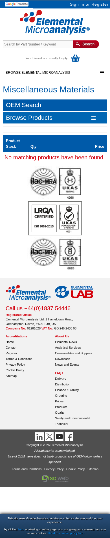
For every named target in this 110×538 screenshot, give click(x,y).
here (21, 529)
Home (10, 342)
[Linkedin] (40, 436)
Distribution (62, 384)
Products (61, 407)
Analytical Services (68, 347)
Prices (59, 401)
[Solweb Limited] (55, 481)
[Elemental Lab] (74, 302)
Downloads (62, 359)
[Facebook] (70, 436)
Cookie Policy (15, 370)
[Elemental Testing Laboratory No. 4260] (55, 198)
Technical (61, 424)
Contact (11, 347)
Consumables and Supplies (73, 353)
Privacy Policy (15, 364)
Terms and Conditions (27, 469)
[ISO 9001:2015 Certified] (55, 234)
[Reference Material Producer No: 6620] (55, 269)
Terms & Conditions (19, 359)
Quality (60, 412)
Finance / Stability (67, 390)
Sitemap (11, 376)
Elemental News (66, 342)
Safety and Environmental (72, 418)
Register (100, 4)
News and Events (67, 364)
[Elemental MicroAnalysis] (28, 302)
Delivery (60, 378)
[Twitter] (50, 436)
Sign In (77, 4)
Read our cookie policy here (66, 533)
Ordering (61, 395)
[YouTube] (60, 436)
